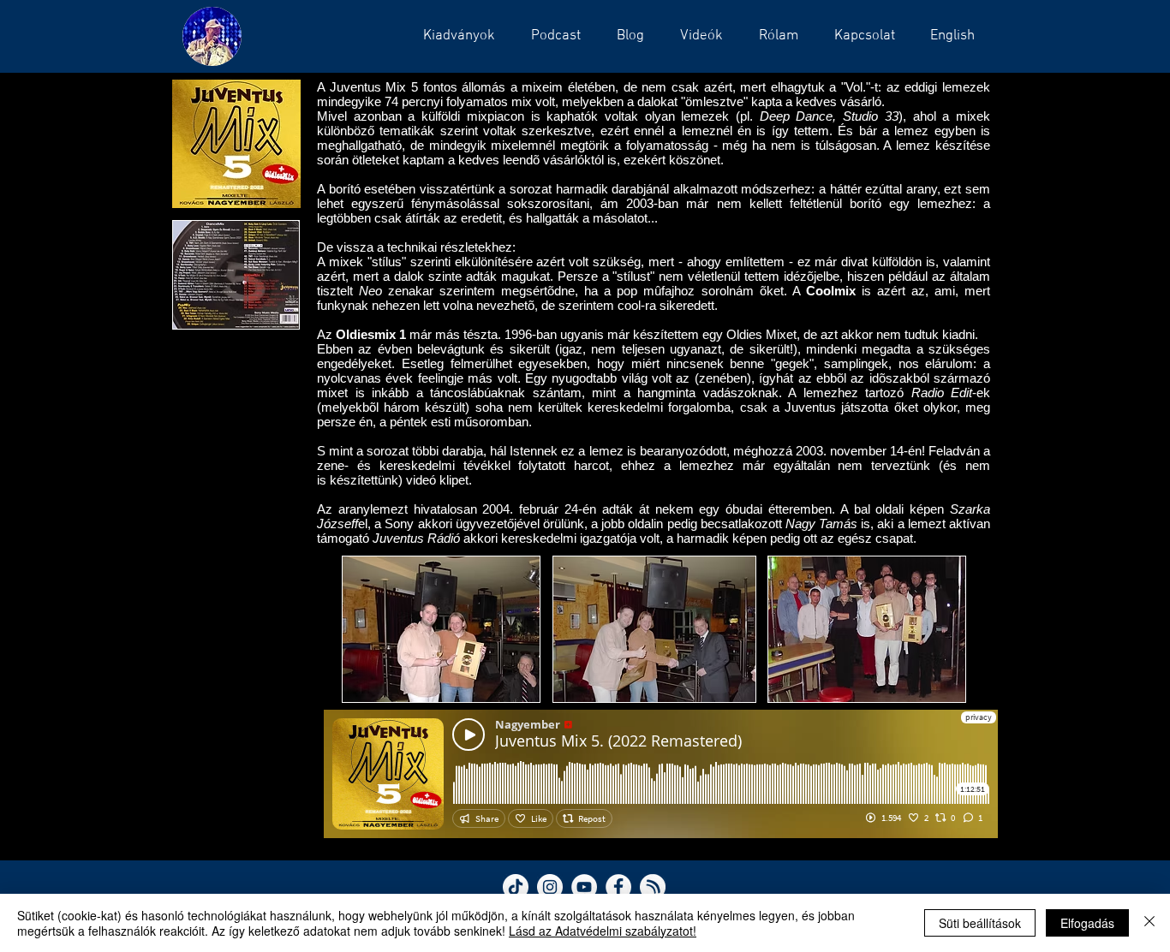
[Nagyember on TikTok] (515, 887)
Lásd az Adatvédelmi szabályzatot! (602, 930)
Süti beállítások (980, 922)
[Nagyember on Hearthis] (653, 887)
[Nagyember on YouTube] (584, 887)
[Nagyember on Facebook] (618, 887)
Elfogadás (1087, 922)
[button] (551, 36)
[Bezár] (1149, 922)
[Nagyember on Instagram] (550, 887)
